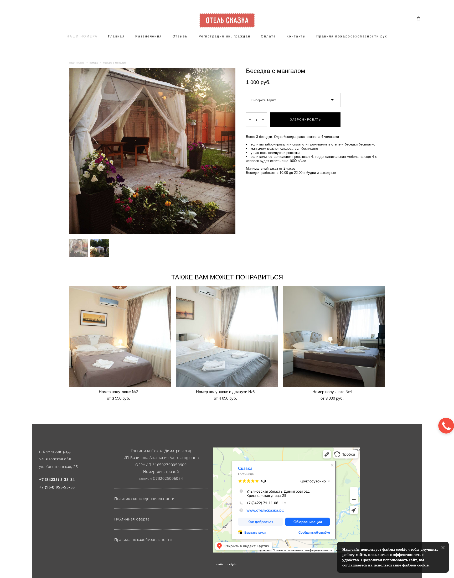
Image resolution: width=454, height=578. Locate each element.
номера (94, 62)
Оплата (268, 36)
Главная (116, 36)
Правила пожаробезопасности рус (351, 36)
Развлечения (148, 36)
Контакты (296, 36)
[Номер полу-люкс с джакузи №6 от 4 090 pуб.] (227, 336)
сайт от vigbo (227, 564)
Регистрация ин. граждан (224, 36)
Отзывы (180, 36)
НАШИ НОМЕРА (82, 36)
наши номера (76, 62)
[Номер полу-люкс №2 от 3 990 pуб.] (120, 336)
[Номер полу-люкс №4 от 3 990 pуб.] (334, 336)
